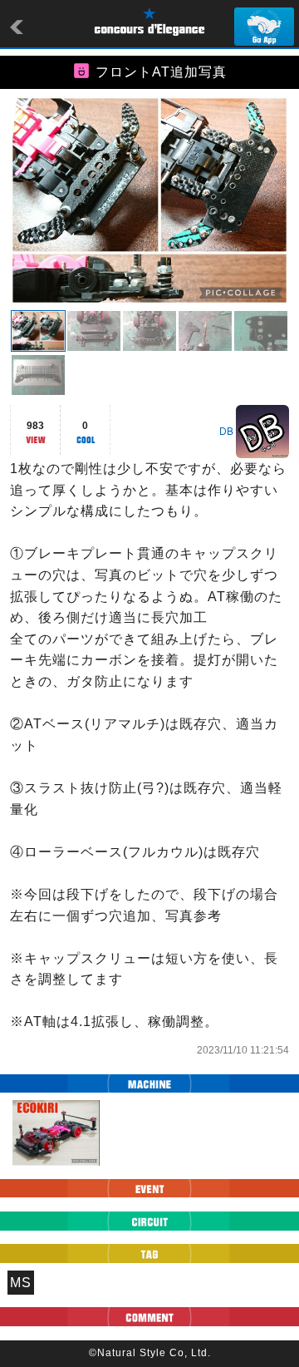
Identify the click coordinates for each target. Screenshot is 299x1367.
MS (21, 1283)
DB (226, 431)
